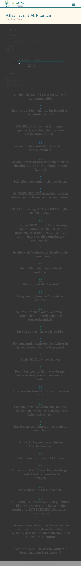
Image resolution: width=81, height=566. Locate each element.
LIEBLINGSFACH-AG (15, 38)
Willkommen (11, 33)
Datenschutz (19, 57)
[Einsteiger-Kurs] (21, 66)
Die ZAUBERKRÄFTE (16, 44)
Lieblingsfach (12, 36)
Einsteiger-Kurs (30, 64)
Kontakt (10, 52)
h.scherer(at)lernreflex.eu (18, 85)
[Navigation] (73, 4)
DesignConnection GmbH (49, 563)
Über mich (10, 49)
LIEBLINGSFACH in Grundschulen (22, 41)
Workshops (11, 46)
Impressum (9, 57)
